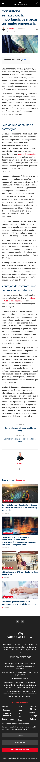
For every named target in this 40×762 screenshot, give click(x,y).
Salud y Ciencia (33, 708)
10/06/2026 (6, 577)
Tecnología (8, 500)
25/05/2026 (6, 607)
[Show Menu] (3, 3)
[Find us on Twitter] (22, 621)
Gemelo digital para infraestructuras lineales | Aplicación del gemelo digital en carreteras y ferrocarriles (20, 507)
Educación (7, 710)
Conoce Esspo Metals (20, 679)
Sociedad (33, 712)
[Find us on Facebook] (17, 621)
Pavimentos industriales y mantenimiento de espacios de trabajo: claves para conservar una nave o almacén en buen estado (20, 693)
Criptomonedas (7, 707)
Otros (20, 720)
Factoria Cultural (13, 758)
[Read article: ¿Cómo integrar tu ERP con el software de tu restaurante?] (20, 560)
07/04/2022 (21, 28)
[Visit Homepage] (20, 3)
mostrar (24, 60)
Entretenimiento (8, 719)
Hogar (20, 710)
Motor (20, 717)
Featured (20, 707)
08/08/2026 (6, 513)
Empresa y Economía (7, 714)
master (11, 28)
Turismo (33, 719)
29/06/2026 (6, 548)
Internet (20, 713)
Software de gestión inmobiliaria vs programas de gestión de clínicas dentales (19, 602)
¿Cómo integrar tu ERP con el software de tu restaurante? (20, 573)
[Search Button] (37, 3)
